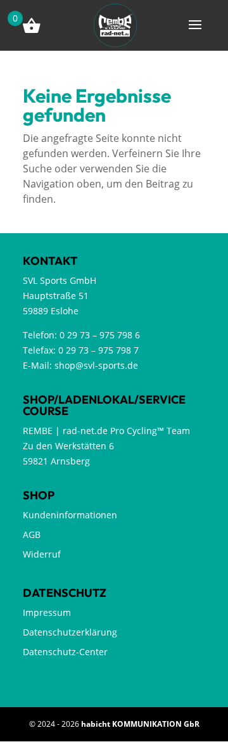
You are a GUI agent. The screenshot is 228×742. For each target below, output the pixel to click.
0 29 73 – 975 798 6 (100, 335)
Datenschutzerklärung (70, 632)
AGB (32, 534)
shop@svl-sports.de (96, 365)
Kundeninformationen (70, 515)
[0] (115, 24)
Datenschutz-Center (65, 652)
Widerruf (42, 554)
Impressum (47, 612)
